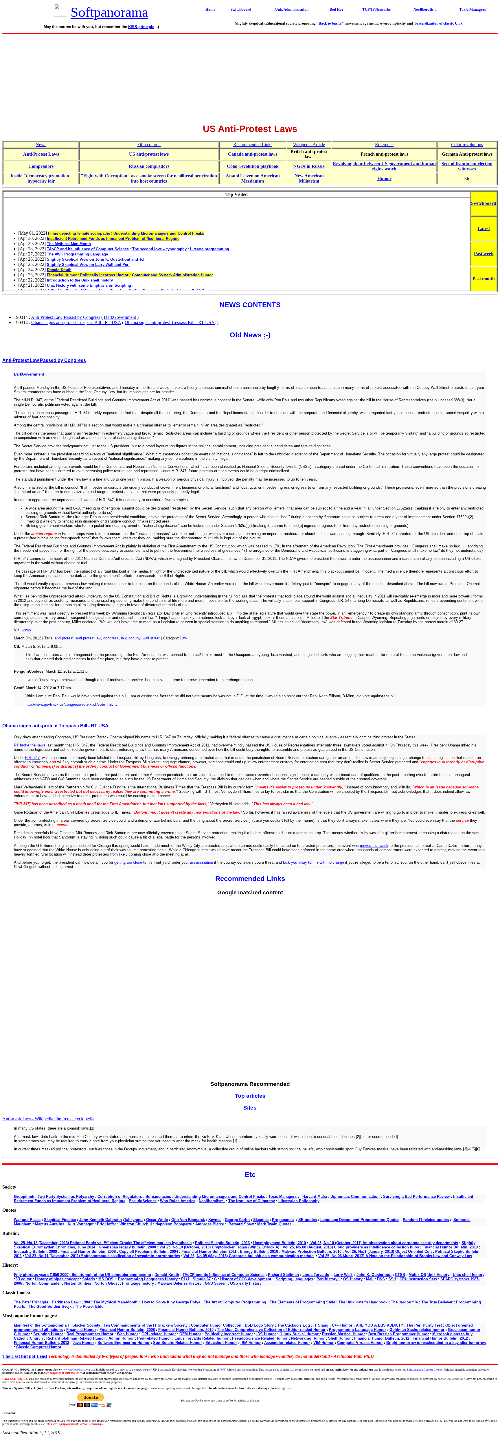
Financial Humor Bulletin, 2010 (450, 1247)
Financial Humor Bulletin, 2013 (41, 1342)
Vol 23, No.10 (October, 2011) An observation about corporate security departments (383, 1243)
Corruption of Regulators (120, 1196)
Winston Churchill (136, 1224)
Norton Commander (43, 1283)
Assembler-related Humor (287, 1342)
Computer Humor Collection (216, 1325)
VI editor (24, 1279)
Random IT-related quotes (426, 1220)
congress (111, 638)
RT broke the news (29, 745)
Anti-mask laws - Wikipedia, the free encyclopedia (48, 1118)
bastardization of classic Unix (439, 23)
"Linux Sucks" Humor (300, 1334)
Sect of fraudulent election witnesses (467, 166)
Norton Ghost (107, 1283)
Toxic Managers (283, 1196)
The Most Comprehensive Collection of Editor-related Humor (271, 1329)
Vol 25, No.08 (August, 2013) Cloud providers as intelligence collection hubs (351, 1247)
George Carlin (237, 1220)
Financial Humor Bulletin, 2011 (208, 1251)
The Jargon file (404, 1302)
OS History (353, 1279)
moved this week (374, 845)
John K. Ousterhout (373, 1274)
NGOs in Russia (309, 166)
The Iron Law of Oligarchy (251, 1201)
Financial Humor (81, 1329)
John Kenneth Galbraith (100, 1220)
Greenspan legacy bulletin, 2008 (127, 1247)
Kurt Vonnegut (80, 1224)
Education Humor (221, 1342)
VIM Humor (323, 1342)
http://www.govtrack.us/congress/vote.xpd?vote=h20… (71, 704)
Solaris (88, 1279)
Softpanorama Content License (424, 1369)
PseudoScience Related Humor (260, 1338)
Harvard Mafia (314, 1196)
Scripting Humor (48, 1334)
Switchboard (483, 203)
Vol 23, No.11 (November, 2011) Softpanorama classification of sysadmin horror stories (102, 1256)
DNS (381, 1279)
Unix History (438, 1274)
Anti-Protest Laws (41, 154)
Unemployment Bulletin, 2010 (279, 1243)
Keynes (214, 1220)
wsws (26, 630)
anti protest (64, 638)
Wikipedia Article (309, 144)
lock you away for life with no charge (313, 862)
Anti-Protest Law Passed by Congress (65, 317)
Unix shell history (468, 1274)
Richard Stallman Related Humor (75, 1338)
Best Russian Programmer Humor (398, 1334)
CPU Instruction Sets (418, 1279)
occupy (134, 638)
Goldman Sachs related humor (416, 1329)
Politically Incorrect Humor (229, 1334)
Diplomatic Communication (355, 1196)
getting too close (128, 862)
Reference (384, 144)
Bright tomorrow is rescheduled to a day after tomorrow (436, 1342)
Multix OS (417, 1274)
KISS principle (141, 27)
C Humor (22, 1334)
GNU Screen (216, 1283)
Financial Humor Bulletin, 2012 (440, 1338)
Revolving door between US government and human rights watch (384, 166)
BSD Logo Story (259, 1325)
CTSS (400, 1274)
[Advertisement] (250, 76)
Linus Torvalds (315, 1274)
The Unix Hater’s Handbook (363, 1302)
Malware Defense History (179, 1283)
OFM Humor (190, 1334)
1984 (86, 1302)
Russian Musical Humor (343, 1334)
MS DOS (105, 1279)
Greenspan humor (464, 1329)
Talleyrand (133, 1220)
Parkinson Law (65, 1302)
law (123, 638)
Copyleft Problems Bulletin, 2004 (148, 1251)
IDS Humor (266, 1334)
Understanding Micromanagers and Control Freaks (219, 1196)
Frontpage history (138, 1283)
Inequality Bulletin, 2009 (35, 1251)
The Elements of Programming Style (302, 1302)
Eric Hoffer (106, 1224)
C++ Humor (342, 1325)
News (41, 144)
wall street (151, 638)
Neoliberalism (212, 1201)
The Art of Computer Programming (235, 1302)
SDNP (221, 1369)
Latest (484, 228)
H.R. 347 (32, 757)
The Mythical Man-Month (115, 1302)
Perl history (328, 1279)
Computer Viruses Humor (360, 1342)
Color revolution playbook (253, 166)
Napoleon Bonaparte (173, 1224)
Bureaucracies (158, 1196)
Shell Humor (339, 1338)
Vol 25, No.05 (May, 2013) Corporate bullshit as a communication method (248, 1256)
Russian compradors (149, 166)
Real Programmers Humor (90, 1334)
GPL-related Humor (158, 1334)
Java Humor (83, 1342)
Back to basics (330, 23)
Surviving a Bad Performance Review (416, 1196)
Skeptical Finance (60, 1220)
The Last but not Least (24, 1356)
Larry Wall (343, 1274)
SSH (392, 1279)
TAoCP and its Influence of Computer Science (223, 1274)
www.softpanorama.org (76, 1369)
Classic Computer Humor (38, 1347)
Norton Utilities (77, 1283)
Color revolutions (467, 144)
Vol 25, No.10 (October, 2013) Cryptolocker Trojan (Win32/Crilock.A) (219, 1247)
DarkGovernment (120, 317)
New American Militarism (309, 178)
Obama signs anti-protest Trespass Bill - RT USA (76, 322)
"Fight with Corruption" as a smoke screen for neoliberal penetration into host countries (149, 178)
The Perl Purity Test (424, 1325)
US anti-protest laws (149, 154)
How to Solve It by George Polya (171, 1302)
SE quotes (307, 1220)
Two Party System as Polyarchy (66, 1196)
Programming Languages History (148, 1279)
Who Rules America (177, 1201)
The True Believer (437, 1302)
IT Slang (320, 1325)
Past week (484, 253)
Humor (384, 178)
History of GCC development (245, 1279)
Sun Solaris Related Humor (177, 1342)
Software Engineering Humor (124, 1342)
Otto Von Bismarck (188, 1220)
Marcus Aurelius (49, 1224)
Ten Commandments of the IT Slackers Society (146, 1325)
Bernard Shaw (241, 1224)
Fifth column (149, 144)
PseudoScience (143, 1201)
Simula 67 (202, 1279)
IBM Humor (250, 1342)
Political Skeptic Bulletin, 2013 (222, 1243)
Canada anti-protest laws (252, 154)
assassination (202, 862)
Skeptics (261, 1220)
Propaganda (283, 1220)
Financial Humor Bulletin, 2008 (88, 1251)
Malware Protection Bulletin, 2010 (311, 1251)
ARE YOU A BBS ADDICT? (379, 1325)
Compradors (41, 166)
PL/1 (185, 1279)
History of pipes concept (57, 1279)
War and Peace (27, 1220)
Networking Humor (308, 1338)
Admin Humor (121, 1338)
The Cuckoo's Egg (294, 1325)
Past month (484, 278)
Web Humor (127, 1334)
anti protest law (88, 638)
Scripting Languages (294, 1279)
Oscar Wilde (157, 1220)
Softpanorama (109, 12)
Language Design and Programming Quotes (359, 1220)
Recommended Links (252, 144)
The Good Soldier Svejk (50, 1306)
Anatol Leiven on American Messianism (253, 178)
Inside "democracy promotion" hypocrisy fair (41, 178)
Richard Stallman (283, 1274)
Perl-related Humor (154, 1338)
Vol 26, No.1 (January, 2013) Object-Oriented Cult (388, 1251)
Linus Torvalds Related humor (201, 1338)
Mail (370, 1279)
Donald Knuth (167, 1274)
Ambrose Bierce (209, 1224)
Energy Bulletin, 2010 (259, 1251)
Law (183, 638)
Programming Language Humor (357, 1329)
